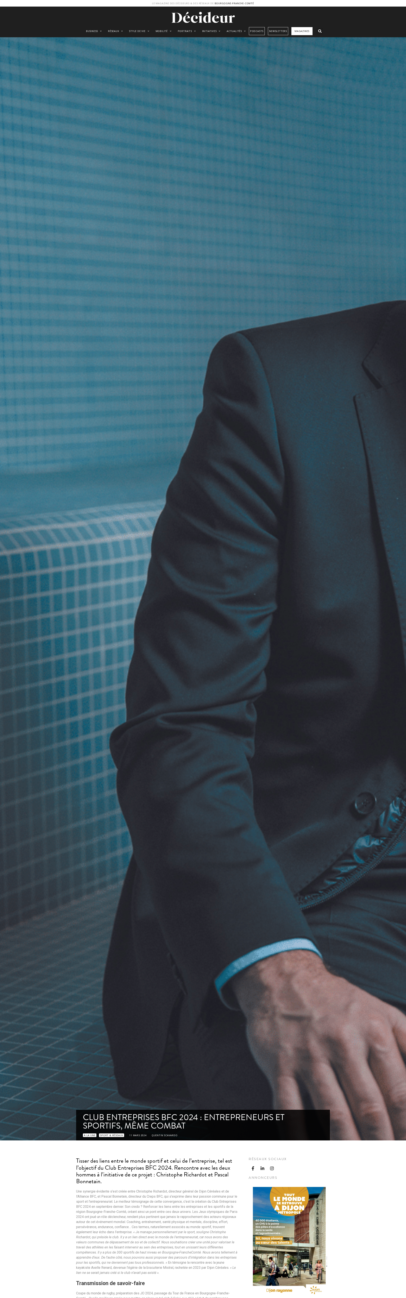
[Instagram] (272, 1168)
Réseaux (113, 31)
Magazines (302, 31)
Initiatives (209, 31)
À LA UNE (89, 1135)
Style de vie (137, 31)
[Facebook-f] (253, 1168)
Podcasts (256, 31)
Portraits (185, 31)
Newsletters (278, 31)
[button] (320, 31)
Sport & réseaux (111, 1135)
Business (92, 31)
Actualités (234, 31)
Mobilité (162, 31)
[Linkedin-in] (262, 1168)
